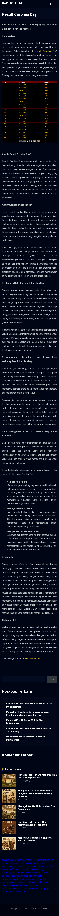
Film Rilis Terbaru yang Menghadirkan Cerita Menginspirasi (29, 705)
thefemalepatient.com (12, 888)
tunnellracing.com (45, 860)
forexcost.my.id (19, 869)
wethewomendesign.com (14, 891)
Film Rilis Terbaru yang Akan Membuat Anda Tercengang (28, 730)
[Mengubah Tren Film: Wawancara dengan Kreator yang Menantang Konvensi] (9, 802)
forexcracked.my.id (36, 869)
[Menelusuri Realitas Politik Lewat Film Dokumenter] (9, 849)
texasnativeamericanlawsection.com (19, 885)
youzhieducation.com (34, 863)
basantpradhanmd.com (13, 875)
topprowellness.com (33, 888)
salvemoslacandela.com (13, 879)
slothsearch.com (22, 882)
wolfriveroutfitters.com (13, 863)
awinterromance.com (30, 872)
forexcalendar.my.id (40, 866)
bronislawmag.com (33, 875)
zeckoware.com (9, 866)
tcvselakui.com (9, 860)
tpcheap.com (50, 888)
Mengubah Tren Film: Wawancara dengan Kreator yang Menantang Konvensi (27, 713)
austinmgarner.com (11, 872)
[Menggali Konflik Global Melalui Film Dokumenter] (9, 818)
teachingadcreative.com (41, 882)
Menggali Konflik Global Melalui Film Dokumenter (24, 722)
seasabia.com (32, 879)
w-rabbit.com (24, 866)
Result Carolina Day (45, 51)
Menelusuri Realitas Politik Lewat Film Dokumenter (26, 738)
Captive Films (13, 3)
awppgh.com (47, 872)
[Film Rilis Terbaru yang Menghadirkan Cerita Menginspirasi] (9, 786)
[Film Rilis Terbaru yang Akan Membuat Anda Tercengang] (9, 833)
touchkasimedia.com (26, 860)
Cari (4, 674)
